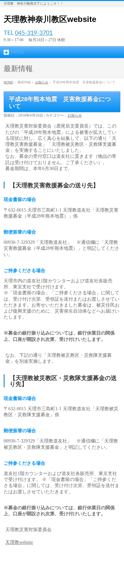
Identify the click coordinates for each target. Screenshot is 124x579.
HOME (8, 82)
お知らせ (41, 82)
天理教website (19, 542)
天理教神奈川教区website (50, 19)
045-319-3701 (34, 33)
